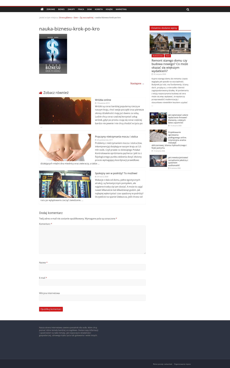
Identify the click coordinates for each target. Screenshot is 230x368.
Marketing (121, 9)
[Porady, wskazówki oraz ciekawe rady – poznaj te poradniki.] (42, 9)
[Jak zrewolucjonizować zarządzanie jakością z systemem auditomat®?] (158, 156)
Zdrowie (51, 9)
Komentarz (45, 223)
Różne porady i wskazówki (162, 364)
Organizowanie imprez (182, 364)
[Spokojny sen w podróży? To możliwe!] (65, 172)
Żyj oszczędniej (86, 17)
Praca (81, 9)
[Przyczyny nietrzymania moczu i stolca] (65, 135)
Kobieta (99, 9)
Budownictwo (158, 56)
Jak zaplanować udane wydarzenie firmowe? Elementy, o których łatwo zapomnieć (178, 119)
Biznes (61, 9)
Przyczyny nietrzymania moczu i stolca (116, 136)
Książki (109, 9)
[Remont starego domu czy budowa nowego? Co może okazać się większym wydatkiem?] (170, 34)
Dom (89, 9)
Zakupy (71, 9)
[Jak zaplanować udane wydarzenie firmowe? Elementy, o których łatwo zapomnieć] (158, 113)
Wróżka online (103, 99)
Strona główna (65, 17)
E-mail (43, 277)
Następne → (137, 83)
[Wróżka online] (65, 98)
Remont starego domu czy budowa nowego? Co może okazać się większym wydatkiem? (170, 65)
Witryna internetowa (49, 293)
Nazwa (43, 262)
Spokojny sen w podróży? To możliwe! (116, 173)
